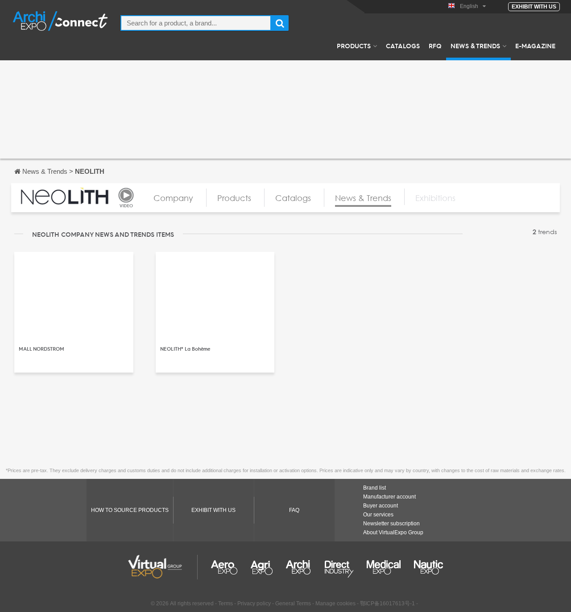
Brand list (374, 488)
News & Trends (475, 46)
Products (354, 46)
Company (173, 198)
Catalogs (403, 46)
